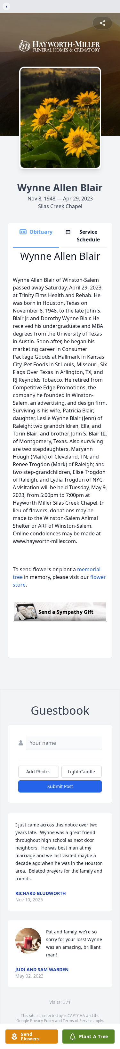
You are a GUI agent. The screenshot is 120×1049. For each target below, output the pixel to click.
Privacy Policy (42, 1020)
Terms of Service (77, 1020)
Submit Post (60, 786)
